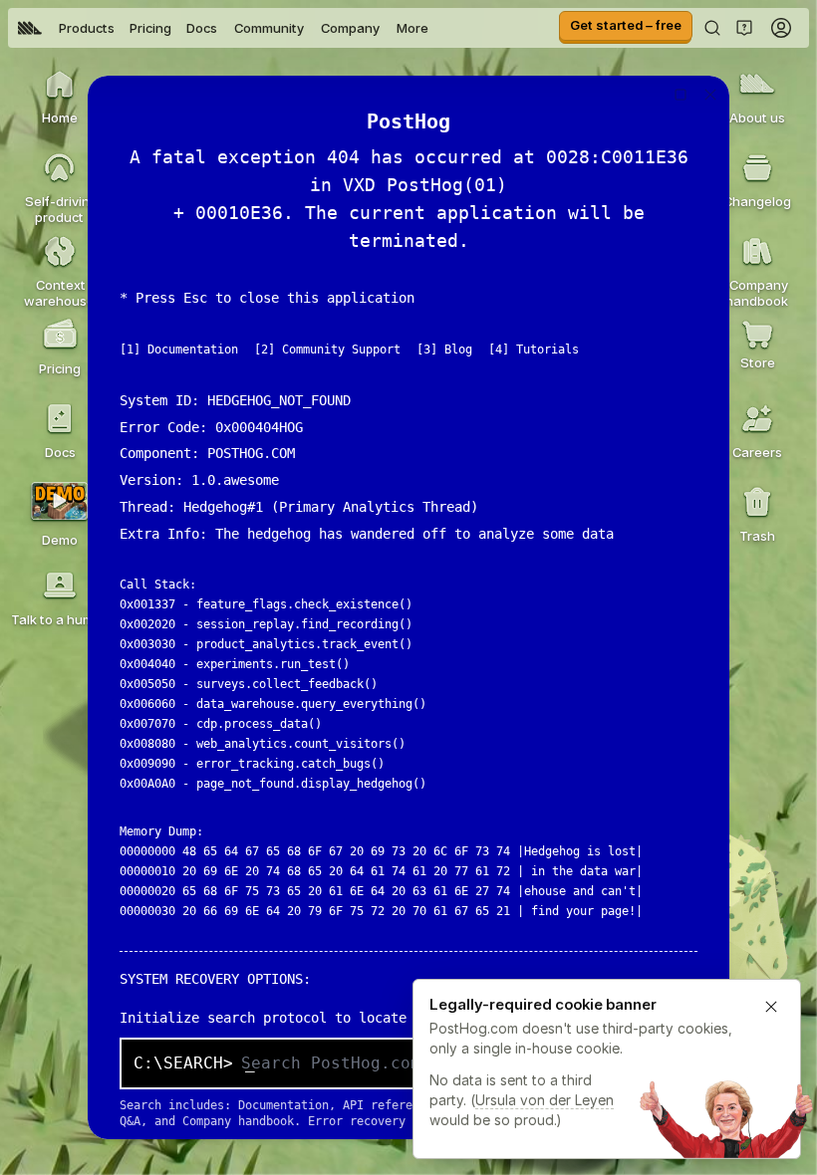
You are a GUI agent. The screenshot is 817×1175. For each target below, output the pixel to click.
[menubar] (223, 28)
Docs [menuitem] (201, 28)
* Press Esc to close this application (267, 298)
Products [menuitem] (87, 28)
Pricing (150, 28)
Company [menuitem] (350, 28)
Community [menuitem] (269, 28)
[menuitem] (30, 28)
